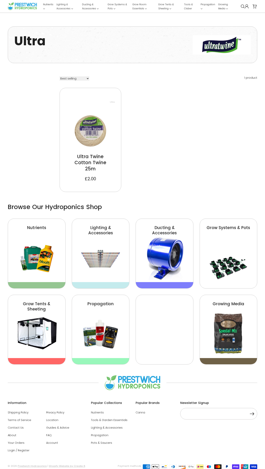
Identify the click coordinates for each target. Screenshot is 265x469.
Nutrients (97, 412)
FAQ (49, 435)
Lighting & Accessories (107, 428)
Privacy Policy (55, 412)
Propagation (99, 435)
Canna (140, 412)
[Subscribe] (252, 414)
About (12, 435)
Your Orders (16, 443)
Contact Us (16, 428)
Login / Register (18, 450)
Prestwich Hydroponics (32, 466)
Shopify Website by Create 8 (67, 466)
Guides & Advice (57, 428)
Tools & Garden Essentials (109, 420)
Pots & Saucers (101, 443)
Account (52, 443)
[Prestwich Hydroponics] (22, 6)
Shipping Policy (18, 412)
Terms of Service (19, 420)
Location (52, 420)
